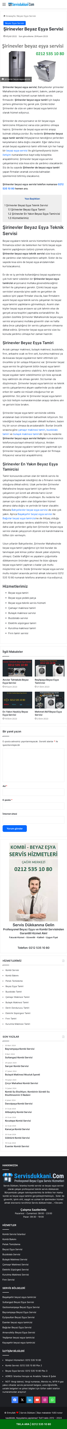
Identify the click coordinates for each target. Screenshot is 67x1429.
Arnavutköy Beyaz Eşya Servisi (18, 1332)
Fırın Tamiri (11, 1018)
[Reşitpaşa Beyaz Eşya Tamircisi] (49, 668)
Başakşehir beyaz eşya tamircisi (19, 1297)
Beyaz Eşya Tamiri (14, 986)
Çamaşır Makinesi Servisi (15, 1264)
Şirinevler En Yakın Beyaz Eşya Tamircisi (34, 213)
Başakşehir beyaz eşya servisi (35, 514)
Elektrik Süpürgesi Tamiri (18, 1013)
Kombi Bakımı (12, 975)
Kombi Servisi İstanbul (13, 1234)
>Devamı (58, 1202)
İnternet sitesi (10, 813)
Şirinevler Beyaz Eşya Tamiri (26, 209)
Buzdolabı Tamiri (14, 991)
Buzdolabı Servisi (11, 1254)
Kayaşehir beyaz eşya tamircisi (18, 1342)
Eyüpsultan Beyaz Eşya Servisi (18, 1317)
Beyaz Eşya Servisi (26, 16)
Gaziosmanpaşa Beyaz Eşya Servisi (21, 1307)
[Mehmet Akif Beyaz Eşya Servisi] (49, 700)
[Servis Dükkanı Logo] (21, 4)
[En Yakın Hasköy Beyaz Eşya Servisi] (17, 700)
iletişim (7, 154)
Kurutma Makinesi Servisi (15, 1274)
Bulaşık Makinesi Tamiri (17, 1002)
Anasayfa (10, 16)
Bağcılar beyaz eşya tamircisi (19, 518)
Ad (5, 786)
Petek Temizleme (14, 981)
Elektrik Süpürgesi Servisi (15, 1269)
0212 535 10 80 (33, 1360)
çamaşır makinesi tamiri (31, 429)
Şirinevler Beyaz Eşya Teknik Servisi (26, 205)
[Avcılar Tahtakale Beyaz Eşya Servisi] (17, 668)
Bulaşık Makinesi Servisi (14, 1259)
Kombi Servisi (12, 970)
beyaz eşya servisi (16, 150)
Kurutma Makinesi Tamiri (18, 1024)
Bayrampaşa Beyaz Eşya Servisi (19, 1312)
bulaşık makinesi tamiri (26, 434)
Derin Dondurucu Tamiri (17, 1007)
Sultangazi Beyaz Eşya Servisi (18, 1302)
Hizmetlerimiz (18, 218)
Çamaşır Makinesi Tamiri (18, 997)
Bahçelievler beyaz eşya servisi (29, 509)
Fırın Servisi (8, 1279)
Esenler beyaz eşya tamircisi (17, 1322)
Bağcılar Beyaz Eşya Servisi (16, 1327)
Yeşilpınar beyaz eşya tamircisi (18, 1337)
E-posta (7, 800)
